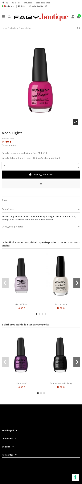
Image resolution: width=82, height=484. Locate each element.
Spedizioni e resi (43, 3)
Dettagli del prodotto (12, 226)
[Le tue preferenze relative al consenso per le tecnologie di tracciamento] (75, 477)
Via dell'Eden (21, 304)
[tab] (41, 209)
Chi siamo (16, 3)
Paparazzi (21, 383)
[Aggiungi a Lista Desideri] (41, 184)
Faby (12, 138)
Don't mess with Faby (61, 383)
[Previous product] (78, 28)
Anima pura (61, 304)
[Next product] (79, 28)
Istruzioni (28, 3)
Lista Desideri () (39, 6)
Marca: (5, 138)
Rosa (4, 200)
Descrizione (8, 209)
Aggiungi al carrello (43, 174)
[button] (36, 314)
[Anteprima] (23, 300)
